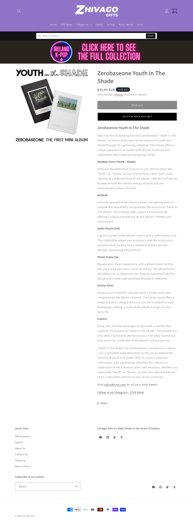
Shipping (118, 94)
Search (151, 36)
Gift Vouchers (22, 436)
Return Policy (22, 466)
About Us (20, 448)
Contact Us (21, 454)
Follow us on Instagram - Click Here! (120, 392)
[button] (19, 11)
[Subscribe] (76, 486)
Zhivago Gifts (29, 516)
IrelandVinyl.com (115, 384)
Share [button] (103, 403)
